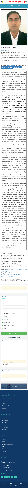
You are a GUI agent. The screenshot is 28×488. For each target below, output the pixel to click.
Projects (5, 316)
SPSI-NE (3, 449)
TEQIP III (4, 451)
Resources (4, 408)
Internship (4, 425)
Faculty (6, 5)
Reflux (3, 446)
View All (5, 364)
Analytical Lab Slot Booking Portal (9, 398)
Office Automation (6, 405)
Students (5, 319)
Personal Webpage (7, 67)
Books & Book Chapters (9, 325)
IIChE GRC (4, 442)
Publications (6, 307)
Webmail (4, 429)
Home (2, 5)
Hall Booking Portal (6, 401)
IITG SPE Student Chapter (8, 444)
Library (3, 403)
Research (5, 304)
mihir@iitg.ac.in (10, 65)
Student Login (5, 427)
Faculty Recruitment (6, 418)
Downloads (14, 386)
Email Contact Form (14, 333)
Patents (5, 310)
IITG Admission (5, 420)
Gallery (5, 328)
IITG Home (4, 422)
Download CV (18, 67)
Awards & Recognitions (9, 313)
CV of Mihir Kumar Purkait (14, 337)
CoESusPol (4, 439)
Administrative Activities (9, 322)
